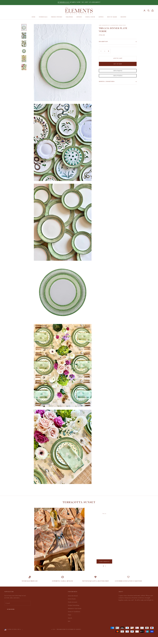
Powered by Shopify (74, 629)
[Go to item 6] (24, 67)
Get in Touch (72, 599)
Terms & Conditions (74, 611)
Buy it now (118, 64)
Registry (123, 17)
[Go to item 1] (24, 27)
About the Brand (73, 596)
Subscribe (11, 609)
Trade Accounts (72, 602)
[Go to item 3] (24, 43)
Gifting (101, 17)
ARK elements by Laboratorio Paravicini (112, 25)
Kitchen (79, 17)
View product (104, 561)
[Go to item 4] (24, 51)
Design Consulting (73, 605)
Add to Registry (117, 70)
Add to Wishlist (117, 75)
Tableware (69, 17)
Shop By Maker (112, 17)
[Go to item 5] (24, 58)
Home (33, 17)
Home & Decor (90, 17)
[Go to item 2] (24, 35)
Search (70, 618)
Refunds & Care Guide (74, 608)
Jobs (69, 621)
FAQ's (69, 615)
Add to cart (117, 58)
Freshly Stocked (56, 17)
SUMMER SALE (64, 2)
